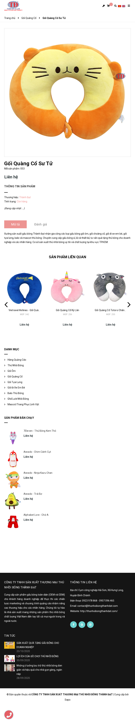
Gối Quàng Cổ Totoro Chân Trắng (113, 310)
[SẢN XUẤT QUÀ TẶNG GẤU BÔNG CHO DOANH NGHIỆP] (9, 645)
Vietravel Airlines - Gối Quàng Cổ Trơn (30, 310)
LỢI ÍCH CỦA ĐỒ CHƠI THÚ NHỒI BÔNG (38, 656)
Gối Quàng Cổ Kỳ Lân (67, 310)
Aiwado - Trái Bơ (33, 493)
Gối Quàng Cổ (15, 376)
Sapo (67, 699)
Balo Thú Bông (16, 393)
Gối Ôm (12, 371)
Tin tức (9, 635)
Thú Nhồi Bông (16, 365)
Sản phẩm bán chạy (19, 417)
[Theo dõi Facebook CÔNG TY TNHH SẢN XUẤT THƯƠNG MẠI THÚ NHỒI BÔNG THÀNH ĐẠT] (73, 624)
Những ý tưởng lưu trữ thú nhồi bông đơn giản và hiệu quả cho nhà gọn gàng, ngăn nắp (39, 669)
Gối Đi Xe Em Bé (16, 387)
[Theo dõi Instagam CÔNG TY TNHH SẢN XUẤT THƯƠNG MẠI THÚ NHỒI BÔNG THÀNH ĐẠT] (90, 624)
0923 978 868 (89, 600)
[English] (123, 6)
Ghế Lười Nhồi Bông (18, 398)
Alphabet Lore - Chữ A (36, 514)
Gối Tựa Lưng (15, 382)
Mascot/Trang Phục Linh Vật (23, 404)
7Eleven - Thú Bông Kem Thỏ (40, 430)
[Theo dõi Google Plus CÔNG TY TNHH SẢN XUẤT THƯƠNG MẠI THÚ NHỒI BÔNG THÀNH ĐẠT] (82, 624)
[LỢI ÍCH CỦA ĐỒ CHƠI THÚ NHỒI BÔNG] (9, 658)
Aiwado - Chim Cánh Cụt (37, 451)
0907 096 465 (106, 600)
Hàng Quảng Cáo (17, 359)
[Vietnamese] (119, 6)
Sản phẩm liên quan (67, 257)
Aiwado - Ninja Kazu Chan (38, 472)
